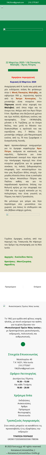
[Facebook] (23, 344)
